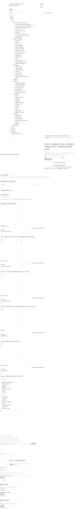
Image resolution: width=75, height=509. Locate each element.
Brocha (16, 58)
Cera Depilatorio (18, 89)
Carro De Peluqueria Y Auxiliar (21, 120)
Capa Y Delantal (18, 66)
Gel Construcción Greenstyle (21, 34)
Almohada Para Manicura (20, 63)
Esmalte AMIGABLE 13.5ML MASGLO (12, 376)
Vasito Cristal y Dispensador (21, 61)
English (41, 7)
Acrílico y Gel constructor (61, 167)
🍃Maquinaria (16, 94)
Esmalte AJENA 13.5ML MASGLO (10, 341)
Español (41, 3)
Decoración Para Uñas (19, 48)
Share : (45, 170)
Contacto (4, 400)
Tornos (16, 96)
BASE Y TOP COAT (18, 29)
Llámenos (45, 12)
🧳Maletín (15, 79)
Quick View (3, 229)
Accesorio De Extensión (20, 83)
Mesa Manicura (18, 115)
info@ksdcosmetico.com (14, 5)
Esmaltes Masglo (18, 37)
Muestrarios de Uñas (19, 45)
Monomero (17, 32)
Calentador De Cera (19, 102)
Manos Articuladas (19, 60)
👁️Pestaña (15, 81)
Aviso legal (4, 398)
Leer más (2, 330)
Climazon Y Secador (19, 70)
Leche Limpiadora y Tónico (20, 92)
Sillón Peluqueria (18, 117)
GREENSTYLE (60, 168)
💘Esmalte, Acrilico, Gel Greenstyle (20, 22)
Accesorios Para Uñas (19, 50)
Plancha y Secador (19, 74)
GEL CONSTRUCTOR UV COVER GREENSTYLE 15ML (17, 237)
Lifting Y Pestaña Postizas (20, 84)
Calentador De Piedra (19, 112)
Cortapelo (17, 71)
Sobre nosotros (5, 396)
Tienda (49, 135)
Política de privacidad (6, 405)
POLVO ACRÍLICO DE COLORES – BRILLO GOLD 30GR (18, 306)
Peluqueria (4, 385)
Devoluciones (4, 406)
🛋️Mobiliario (15, 113)
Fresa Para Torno (18, 104)
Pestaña (3, 390)
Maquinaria (4, 387)
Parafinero (17, 107)
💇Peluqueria (15, 65)
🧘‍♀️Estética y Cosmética (18, 87)
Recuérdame (3, 490)
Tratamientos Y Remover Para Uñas (22, 35)
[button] (57, 10)
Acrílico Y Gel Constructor (20, 52)
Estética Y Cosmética (6, 388)
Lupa (16, 109)
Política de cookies (6, 408)
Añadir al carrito (48, 159)
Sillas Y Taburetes (18, 118)
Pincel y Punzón (18, 43)
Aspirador (17, 99)
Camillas (17, 123)
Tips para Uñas (18, 55)
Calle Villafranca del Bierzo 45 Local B (16, 3)
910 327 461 (49, 12)
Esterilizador (17, 100)
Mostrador (17, 122)
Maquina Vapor (18, 110)
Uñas (54, 168)
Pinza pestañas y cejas (19, 86)
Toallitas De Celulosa (19, 53)
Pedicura (17, 42)
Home (46, 135)
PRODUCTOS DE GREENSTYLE (8, 382)
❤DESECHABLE (16, 125)
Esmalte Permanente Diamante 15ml (22, 27)
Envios (3, 403)
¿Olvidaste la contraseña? (5, 492)
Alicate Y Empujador (19, 47)
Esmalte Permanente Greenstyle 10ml (23, 24)
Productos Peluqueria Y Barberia (21, 76)
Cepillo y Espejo (18, 68)
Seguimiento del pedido (6, 401)
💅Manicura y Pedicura (17, 39)
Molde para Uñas (18, 57)
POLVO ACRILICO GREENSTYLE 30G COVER (15, 272)
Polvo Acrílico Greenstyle (20, 30)
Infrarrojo (17, 105)
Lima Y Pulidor (18, 40)
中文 (41, 5)
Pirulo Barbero (18, 73)
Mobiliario (4, 392)
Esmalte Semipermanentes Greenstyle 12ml (24, 26)
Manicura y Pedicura (6, 383)
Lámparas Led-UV (18, 97)
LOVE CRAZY (65, 168)
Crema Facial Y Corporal (20, 91)
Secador (17, 78)
